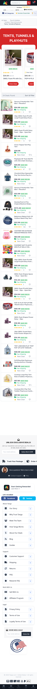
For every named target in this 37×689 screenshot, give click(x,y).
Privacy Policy (14, 609)
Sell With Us (14, 592)
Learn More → (15, 489)
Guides (12, 545)
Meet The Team (15, 521)
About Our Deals (15, 533)
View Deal (13, 84)
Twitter (29, 498)
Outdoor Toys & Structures (13, 22)
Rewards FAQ (14, 581)
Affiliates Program (16, 598)
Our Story (13, 508)
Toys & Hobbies (15, 20)
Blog (11, 539)
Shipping (12, 562)
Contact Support (16, 476)
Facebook (11, 498)
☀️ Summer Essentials (23, 13)
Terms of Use (14, 615)
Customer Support (16, 556)
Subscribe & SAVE (27, 452)
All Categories (9, 13)
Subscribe (26, 634)
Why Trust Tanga (15, 514)
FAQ (27, 476)
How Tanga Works (16, 527)
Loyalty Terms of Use (17, 621)
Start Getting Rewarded (21, 486)
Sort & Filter (29, 95)
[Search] (29, 3)
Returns (12, 568)
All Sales (4, 20)
